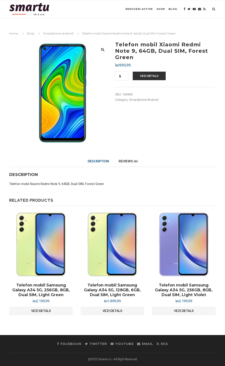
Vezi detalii (149, 76)
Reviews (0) (128, 161)
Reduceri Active (139, 9)
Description (98, 161)
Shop (160, 9)
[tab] (98, 161)
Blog (173, 9)
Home (13, 33)
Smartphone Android (58, 33)
